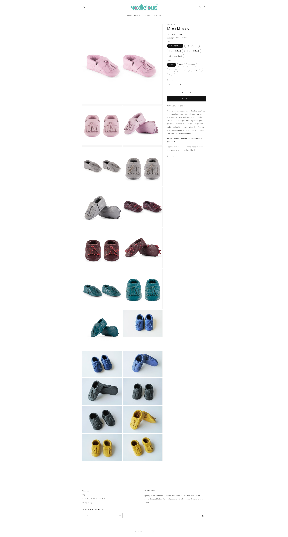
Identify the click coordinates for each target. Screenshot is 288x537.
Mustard (191, 65)
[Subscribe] (120, 515)
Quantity (170, 80)
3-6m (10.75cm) (175, 46)
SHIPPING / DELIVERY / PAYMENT (94, 499)
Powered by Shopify (149, 532)
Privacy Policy (87, 503)
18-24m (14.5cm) (175, 56)
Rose (171, 70)
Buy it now (186, 99)
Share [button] (172, 156)
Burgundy (196, 70)
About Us (85, 491)
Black (171, 65)
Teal (171, 75)
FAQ (83, 495)
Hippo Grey (183, 70)
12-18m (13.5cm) (193, 51)
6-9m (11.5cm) (192, 46)
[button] (84, 6)
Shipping (170, 38)
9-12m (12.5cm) (175, 51)
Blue (181, 65)
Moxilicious (141, 532)
